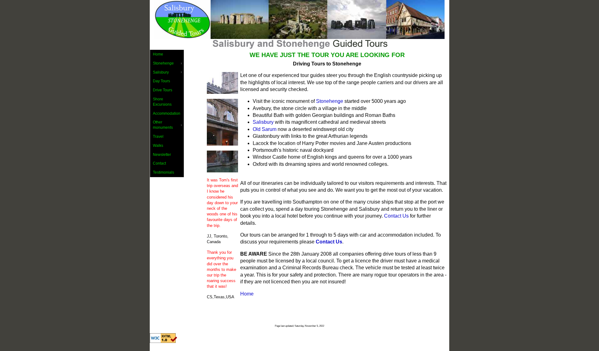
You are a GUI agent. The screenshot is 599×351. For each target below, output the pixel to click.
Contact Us (396, 216)
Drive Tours (162, 90)
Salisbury (161, 72)
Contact (159, 163)
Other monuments (163, 125)
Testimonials (163, 172)
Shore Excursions (162, 102)
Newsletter (162, 154)
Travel (158, 136)
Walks (158, 145)
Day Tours (161, 81)
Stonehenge (163, 63)
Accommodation (166, 113)
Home (158, 54)
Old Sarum (264, 129)
